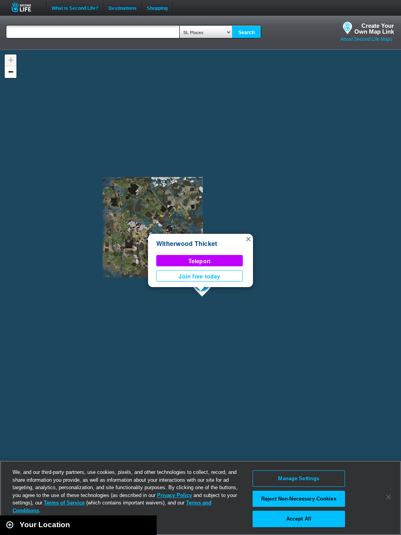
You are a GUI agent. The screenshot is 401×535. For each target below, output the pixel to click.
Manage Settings (298, 478)
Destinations (122, 7)
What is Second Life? (75, 7)
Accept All (298, 519)
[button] (248, 238)
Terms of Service (64, 503)
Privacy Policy (174, 495)
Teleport (199, 261)
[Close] (388, 497)
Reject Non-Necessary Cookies (298, 499)
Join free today (199, 276)
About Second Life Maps (366, 39)
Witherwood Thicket (186, 243)
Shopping (157, 7)
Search (246, 32)
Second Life (25, 7)
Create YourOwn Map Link (374, 28)
